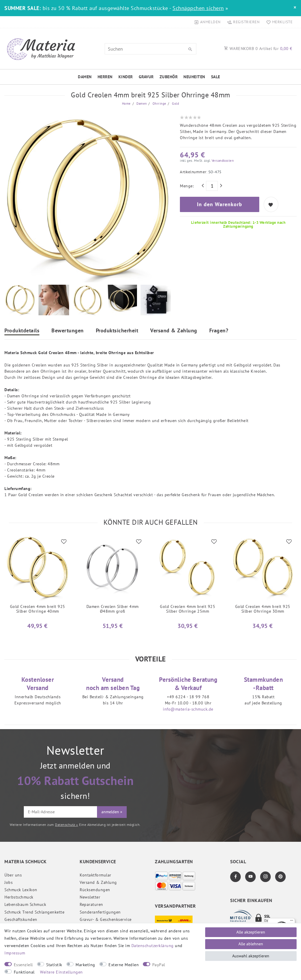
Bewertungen (67, 331)
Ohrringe (158, 103)
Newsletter (90, 897)
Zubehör (169, 76)
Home (126, 103)
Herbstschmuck (19, 897)
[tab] (21, 331)
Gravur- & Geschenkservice (106, 919)
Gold (175, 103)
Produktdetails (21, 331)
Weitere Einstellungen (61, 972)
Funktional (24, 972)
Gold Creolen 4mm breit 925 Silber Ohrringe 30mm (262, 609)
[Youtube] (250, 876)
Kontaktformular (95, 875)
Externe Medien (123, 964)
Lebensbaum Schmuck (25, 904)
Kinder (125, 76)
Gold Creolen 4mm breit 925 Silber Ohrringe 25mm (187, 609)
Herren (105, 76)
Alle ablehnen (250, 943)
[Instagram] (265, 876)
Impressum (14, 953)
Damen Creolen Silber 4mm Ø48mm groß (112, 609)
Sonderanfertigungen (100, 912)
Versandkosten (222, 161)
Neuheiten (194, 76)
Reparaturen (91, 904)
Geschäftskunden (20, 919)
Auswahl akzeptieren (250, 956)
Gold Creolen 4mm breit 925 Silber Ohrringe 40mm (37, 609)
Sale (215, 76)
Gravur (146, 76)
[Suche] (190, 49)
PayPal (158, 964)
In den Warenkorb (219, 204)
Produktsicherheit (117, 331)
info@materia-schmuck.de (188, 709)
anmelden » (111, 811)
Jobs (8, 882)
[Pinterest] (280, 876)
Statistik (54, 964)
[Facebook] (235, 876)
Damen (85, 76)
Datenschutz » (66, 824)
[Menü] (291, 921)
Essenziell (23, 964)
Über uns (13, 875)
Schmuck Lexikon (20, 889)
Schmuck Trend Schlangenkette (34, 912)
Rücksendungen (95, 889)
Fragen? (218, 331)
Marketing (85, 964)
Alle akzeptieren (250, 932)
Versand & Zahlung (173, 331)
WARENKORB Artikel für (260, 48)
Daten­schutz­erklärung (152, 945)
